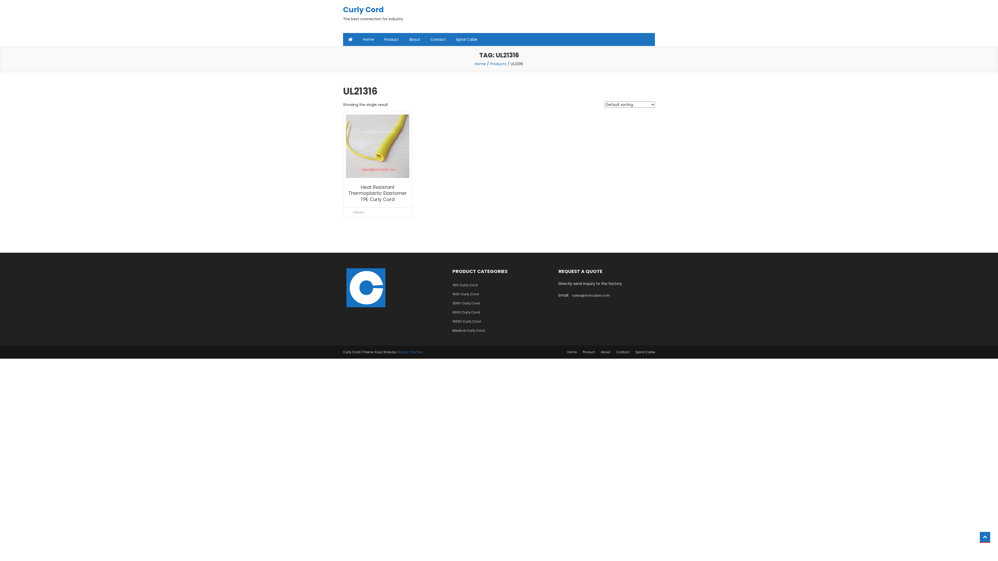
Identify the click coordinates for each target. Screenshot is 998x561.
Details (358, 212)
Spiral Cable (466, 39)
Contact (438, 39)
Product (391, 39)
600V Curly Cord (466, 312)
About (414, 39)
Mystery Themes (409, 352)
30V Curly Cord (465, 285)
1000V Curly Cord (466, 321)
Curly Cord (363, 10)
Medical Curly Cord (468, 330)
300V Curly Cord (466, 303)
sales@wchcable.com (591, 295)
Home (368, 39)
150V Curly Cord (465, 294)
